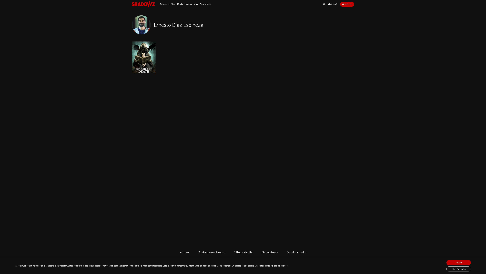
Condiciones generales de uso (212, 252)
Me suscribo (347, 4)
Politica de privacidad (243, 252)
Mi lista (180, 4)
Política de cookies (279, 266)
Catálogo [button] (163, 4)
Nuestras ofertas (191, 4)
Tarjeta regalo (205, 4)
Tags (173, 4)
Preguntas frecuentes (296, 252)
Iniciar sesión (333, 4)
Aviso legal (185, 252)
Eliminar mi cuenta (270, 252)
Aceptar (458, 263)
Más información (458, 269)
